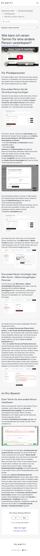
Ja (15, 518)
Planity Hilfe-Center (7, 11)
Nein (24, 518)
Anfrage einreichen (20, 531)
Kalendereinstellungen (25, 11)
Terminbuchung (9, 13)
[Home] (8, 3)
